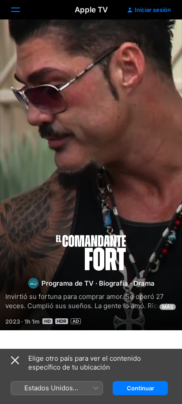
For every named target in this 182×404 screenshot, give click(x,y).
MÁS (167, 307)
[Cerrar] (15, 360)
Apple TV (91, 9)
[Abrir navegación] (20, 9)
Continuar (140, 388)
